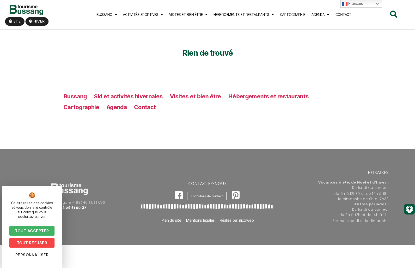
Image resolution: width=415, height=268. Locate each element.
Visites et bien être (186, 14)
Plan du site (171, 220)
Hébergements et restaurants (268, 96)
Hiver (38, 21)
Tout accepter (32, 230)
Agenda (318, 14)
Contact (344, 14)
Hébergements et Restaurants (241, 14)
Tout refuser (32, 242)
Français (355, 3)
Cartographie (292, 14)
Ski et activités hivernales (128, 96)
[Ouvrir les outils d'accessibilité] (409, 209)
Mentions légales (200, 220)
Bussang (104, 14)
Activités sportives (140, 14)
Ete (16, 21)
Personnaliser (32, 254)
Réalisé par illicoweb (237, 220)
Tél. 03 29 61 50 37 (69, 207)
